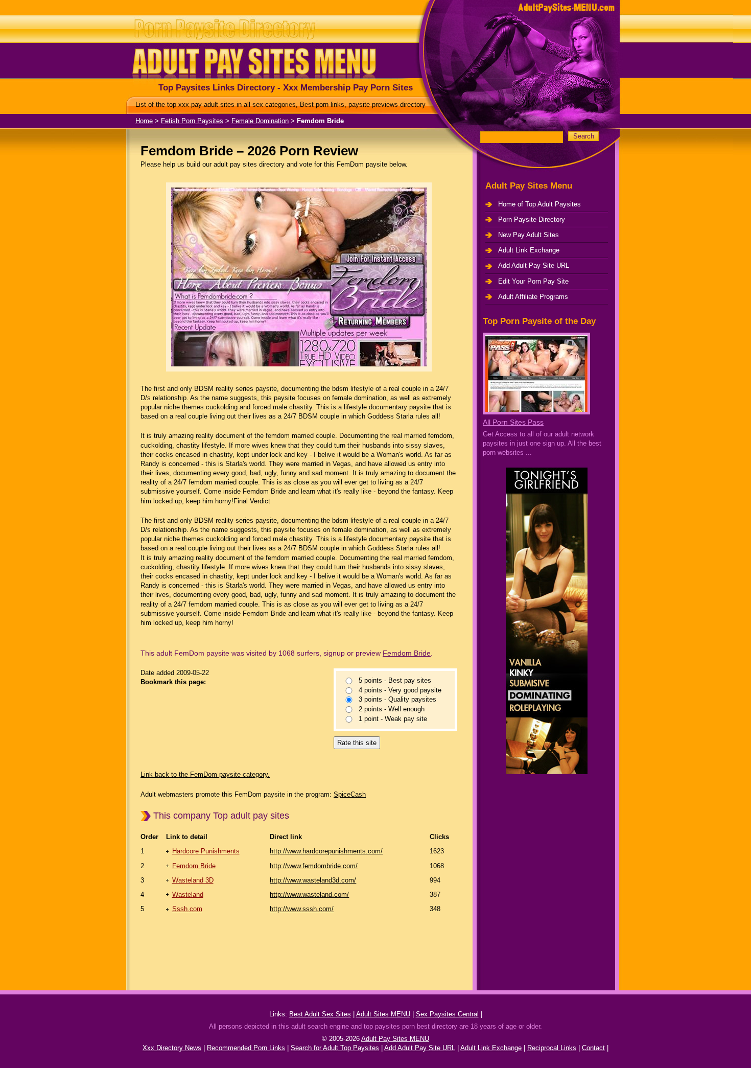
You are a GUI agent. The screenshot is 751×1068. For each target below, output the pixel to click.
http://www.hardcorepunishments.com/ (326, 851)
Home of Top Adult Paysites (539, 204)
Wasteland (187, 894)
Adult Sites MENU (383, 1014)
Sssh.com (187, 909)
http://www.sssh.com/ (302, 909)
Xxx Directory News (172, 1048)
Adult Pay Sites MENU (395, 1038)
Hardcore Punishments (206, 851)
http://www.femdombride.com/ (314, 866)
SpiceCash (350, 794)
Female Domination (260, 121)
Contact (593, 1048)
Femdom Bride (407, 653)
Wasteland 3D (193, 880)
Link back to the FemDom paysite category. (205, 774)
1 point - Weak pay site (393, 719)
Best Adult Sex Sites (320, 1014)
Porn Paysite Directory (531, 219)
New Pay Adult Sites (528, 235)
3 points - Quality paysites (397, 700)
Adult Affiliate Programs (533, 296)
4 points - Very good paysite (400, 690)
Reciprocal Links (551, 1048)
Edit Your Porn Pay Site (533, 281)
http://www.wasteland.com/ (309, 894)
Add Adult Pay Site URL (533, 265)
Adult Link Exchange (528, 250)
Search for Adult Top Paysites (335, 1048)
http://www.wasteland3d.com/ (313, 880)
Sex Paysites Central (447, 1014)
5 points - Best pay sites (395, 681)
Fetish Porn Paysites (192, 121)
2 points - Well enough (392, 709)
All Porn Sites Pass (513, 422)
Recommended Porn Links (246, 1048)
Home (144, 121)
